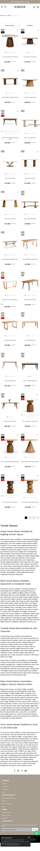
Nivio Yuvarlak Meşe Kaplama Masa (10, 461)
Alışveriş (4, 800)
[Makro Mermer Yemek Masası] (10, 283)
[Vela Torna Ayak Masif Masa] (30, 364)
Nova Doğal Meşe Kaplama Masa (10, 259)
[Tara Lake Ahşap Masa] (10, 364)
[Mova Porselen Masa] (30, 162)
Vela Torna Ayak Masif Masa (30, 380)
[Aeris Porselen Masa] (10, 202)
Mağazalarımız (5, 789)
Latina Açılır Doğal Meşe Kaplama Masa (10, 138)
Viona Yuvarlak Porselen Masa (10, 56)
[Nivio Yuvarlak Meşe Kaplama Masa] (10, 445)
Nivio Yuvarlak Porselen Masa (30, 421)
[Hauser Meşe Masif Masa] (30, 202)
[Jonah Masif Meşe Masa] (10, 324)
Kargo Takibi (5, 818)
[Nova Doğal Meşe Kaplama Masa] (10, 243)
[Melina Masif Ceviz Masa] (30, 283)
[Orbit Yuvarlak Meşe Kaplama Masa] (30, 486)
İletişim (4, 792)
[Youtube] (25, 771)
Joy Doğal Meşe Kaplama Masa (30, 259)
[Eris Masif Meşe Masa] (30, 324)
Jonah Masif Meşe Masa (10, 340)
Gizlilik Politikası (6, 815)
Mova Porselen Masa (30, 178)
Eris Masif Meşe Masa (30, 340)
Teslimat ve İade (6, 812)
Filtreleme (30, 25)
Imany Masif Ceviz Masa (10, 421)
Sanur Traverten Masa (30, 137)
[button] (5, 52)
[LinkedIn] (18, 771)
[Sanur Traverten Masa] (30, 121)
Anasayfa (4, 783)
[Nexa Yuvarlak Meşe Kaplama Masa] (30, 445)
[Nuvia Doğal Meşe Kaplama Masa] (10, 81)
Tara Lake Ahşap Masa (10, 380)
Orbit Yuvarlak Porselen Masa (10, 502)
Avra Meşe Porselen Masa (30, 56)
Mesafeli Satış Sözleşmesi (9, 798)
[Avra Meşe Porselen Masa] (30, 40)
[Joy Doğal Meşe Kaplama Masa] (30, 243)
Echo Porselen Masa (10, 178)
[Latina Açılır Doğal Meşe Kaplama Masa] (10, 121)
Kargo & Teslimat (6, 803)
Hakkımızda (5, 786)
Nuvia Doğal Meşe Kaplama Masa (10, 97)
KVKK (3, 806)
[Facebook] (14, 771)
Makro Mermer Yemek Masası (10, 299)
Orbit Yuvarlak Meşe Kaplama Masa (30, 502)
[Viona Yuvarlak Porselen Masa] (10, 40)
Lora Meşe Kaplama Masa (30, 97)
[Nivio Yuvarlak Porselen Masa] (30, 405)
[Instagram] (22, 771)
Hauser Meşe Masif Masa (30, 218)
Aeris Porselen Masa (10, 218)
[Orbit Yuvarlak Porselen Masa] (10, 486)
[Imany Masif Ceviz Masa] (10, 405)
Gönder (35, 829)
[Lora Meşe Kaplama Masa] (30, 81)
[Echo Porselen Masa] (10, 162)
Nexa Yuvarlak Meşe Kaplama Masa (30, 461)
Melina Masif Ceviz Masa (30, 299)
